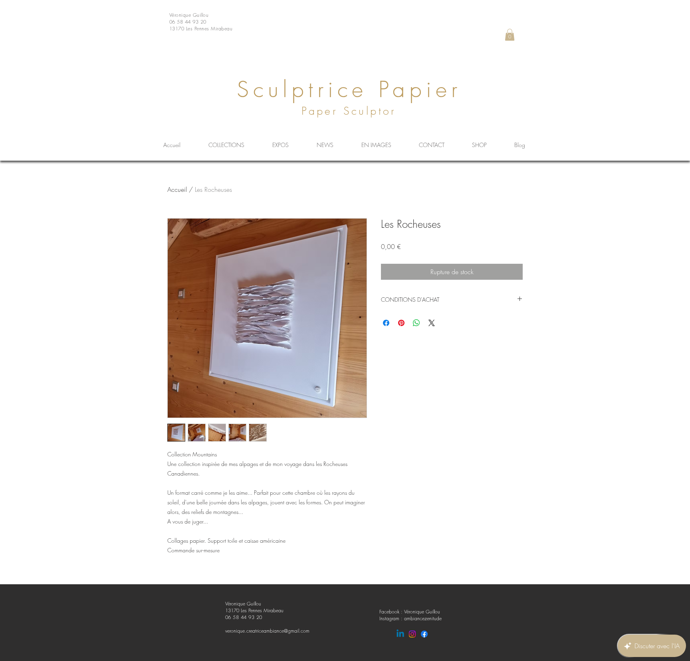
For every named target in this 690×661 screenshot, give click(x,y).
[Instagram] (412, 634)
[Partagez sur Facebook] (386, 323)
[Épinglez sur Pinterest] (401, 323)
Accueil (177, 189)
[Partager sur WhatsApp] (416, 323)
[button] (510, 35)
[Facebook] (424, 634)
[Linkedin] (400, 634)
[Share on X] (431, 323)
